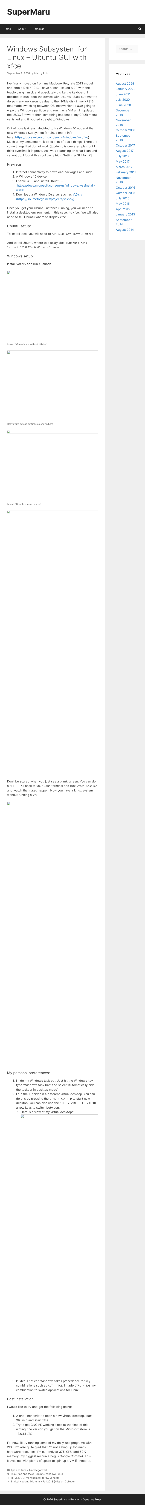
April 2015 (123, 209)
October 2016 (125, 187)
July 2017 (122, 156)
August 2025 (125, 83)
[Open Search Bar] (140, 29)
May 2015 (123, 203)
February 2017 (126, 172)
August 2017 (125, 151)
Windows (51, 1473)
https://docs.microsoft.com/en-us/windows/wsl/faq (51, 137)
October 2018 (125, 130)
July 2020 (123, 99)
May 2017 (123, 161)
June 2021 (123, 94)
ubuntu (40, 1473)
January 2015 (125, 214)
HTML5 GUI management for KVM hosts (35, 1477)
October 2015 (125, 193)
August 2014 (125, 229)
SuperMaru (28, 12)
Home (7, 29)
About (21, 29)
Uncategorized (38, 1470)
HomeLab (38, 29)
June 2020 (123, 105)
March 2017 (124, 167)
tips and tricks (19, 1470)
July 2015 (122, 198)
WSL (60, 1473)
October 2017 (125, 145)
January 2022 (125, 89)
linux (13, 1473)
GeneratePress (92, 1499)
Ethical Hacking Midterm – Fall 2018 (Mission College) (43, 1481)
